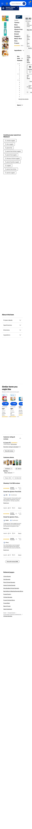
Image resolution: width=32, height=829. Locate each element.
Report (19, 508)
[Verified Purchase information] (16, 488)
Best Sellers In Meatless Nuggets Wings (13, 591)
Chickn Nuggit (7, 576)
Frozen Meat (6, 603)
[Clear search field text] (21, 3)
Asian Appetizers (7, 609)
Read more (6, 503)
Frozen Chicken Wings (9, 600)
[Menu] (2, 3)
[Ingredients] (24, 50)
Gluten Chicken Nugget (9, 585)
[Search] (24, 3)
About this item (8, 315)
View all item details (23, 99)
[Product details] (20, 320)
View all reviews (9, 451)
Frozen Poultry (7, 594)
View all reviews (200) (12, 561)
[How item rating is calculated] (20, 447)
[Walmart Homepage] (6, 3)
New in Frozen (6, 606)
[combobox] (18, 3)
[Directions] (20, 330)
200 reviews (14, 444)
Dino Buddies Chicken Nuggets (11, 588)
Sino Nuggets (6, 579)
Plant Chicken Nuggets (9, 582)
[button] (18, 58)
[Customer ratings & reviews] (20, 437)
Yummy (16, 20)
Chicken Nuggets (7, 597)
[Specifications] (20, 325)
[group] (21, 46)
